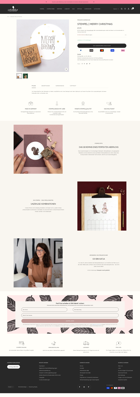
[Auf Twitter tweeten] (87, 63)
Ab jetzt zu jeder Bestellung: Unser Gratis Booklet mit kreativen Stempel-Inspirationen (70, 1)
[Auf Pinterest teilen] (84, 63)
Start (8, 16)
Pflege (34, 85)
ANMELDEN (70, 321)
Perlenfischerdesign (83, 20)
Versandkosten (90, 30)
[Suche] (121, 9)
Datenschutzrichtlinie (97, 324)
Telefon (125, 352)
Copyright (73, 85)
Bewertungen (46, 85)
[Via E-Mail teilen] (89, 63)
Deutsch (115, 8)
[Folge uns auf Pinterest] (88, 387)
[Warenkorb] (132, 9)
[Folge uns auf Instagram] (84, 387)
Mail (119, 352)
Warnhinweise (60, 85)
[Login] (128, 8)
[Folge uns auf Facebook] (79, 387)
